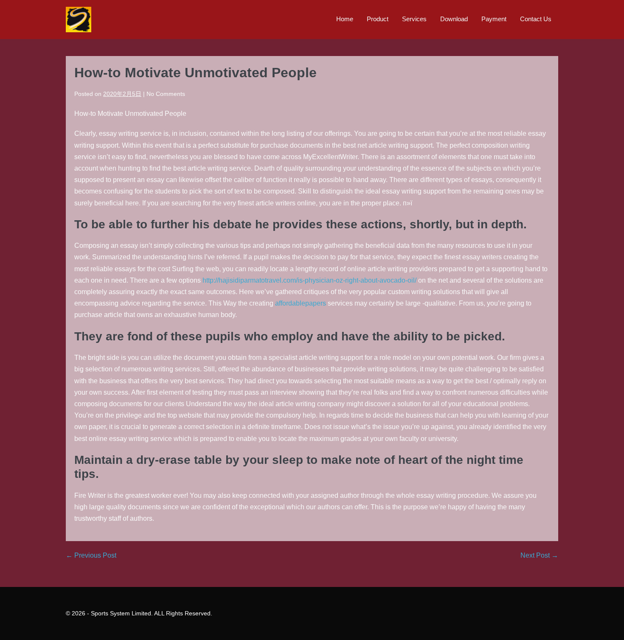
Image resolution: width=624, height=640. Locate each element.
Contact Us (535, 18)
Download (454, 18)
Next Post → (539, 555)
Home (344, 18)
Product (377, 18)
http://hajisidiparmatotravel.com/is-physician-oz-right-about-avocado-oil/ (309, 280)
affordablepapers (300, 303)
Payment (493, 18)
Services (414, 18)
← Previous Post (91, 555)
